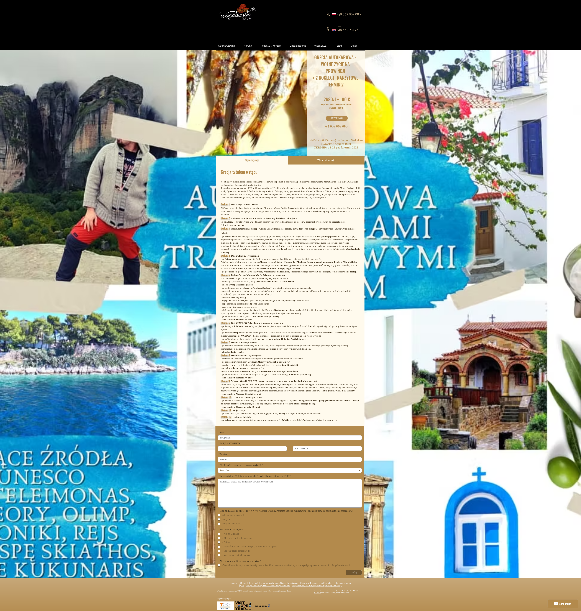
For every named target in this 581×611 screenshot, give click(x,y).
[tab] (252, 160)
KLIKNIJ (317, 592)
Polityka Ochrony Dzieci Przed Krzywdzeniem (268, 585)
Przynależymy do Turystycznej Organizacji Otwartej (317, 585)
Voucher (328, 583)
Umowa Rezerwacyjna (312, 583)
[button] (342, 46)
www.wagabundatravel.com (281, 591)
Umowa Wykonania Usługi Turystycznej (280, 583)
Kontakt (234, 583)
